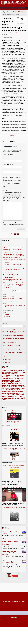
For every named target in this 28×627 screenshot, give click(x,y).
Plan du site (5, 596)
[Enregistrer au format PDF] (2, 37)
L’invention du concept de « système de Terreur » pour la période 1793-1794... (11, 346)
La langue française (7, 359)
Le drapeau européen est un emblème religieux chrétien (13, 339)
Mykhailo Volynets (13, 390)
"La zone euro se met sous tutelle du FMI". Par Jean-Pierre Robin (14, 306)
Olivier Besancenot (8, 370)
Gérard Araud (5, 380)
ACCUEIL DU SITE (7, 11)
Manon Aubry (20, 387)
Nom (4, 158)
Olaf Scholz (20, 391)
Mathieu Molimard (20, 388)
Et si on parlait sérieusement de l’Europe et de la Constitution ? (13, 261)
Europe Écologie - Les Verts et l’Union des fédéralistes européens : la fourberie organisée (14, 258)
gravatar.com (6, 179)
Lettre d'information (20, 596)
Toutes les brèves (5, 528)
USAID (9, 398)
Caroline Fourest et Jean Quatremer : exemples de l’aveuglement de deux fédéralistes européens (14, 269)
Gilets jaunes (5, 356)
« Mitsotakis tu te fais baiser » (10, 245)
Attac (23, 370)
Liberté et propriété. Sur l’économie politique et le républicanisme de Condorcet (13, 353)
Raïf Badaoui (16, 393)
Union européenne (8, 316)
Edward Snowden (7, 377)
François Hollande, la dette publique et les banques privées (13, 299)
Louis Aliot (12, 386)
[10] (24, 291)
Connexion (4, 613)
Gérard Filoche (14, 380)
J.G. (16, 32)
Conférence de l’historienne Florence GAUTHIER (14, 487)
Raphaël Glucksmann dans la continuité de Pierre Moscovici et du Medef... (10, 553)
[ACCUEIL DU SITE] (14, 2)
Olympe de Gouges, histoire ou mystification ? (13, 349)
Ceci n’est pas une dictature (9, 296)
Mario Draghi (7, 314)
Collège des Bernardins (10, 375)
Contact (12, 596)
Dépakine (22, 375)
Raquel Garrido (13, 395)
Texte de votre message (9, 190)
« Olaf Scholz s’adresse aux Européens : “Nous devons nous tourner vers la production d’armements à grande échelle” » (14, 249)
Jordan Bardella (18, 385)
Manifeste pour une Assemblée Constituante (12, 335)
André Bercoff (18, 370)
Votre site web (6, 170)
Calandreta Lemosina (7, 372)
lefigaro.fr (12, 135)
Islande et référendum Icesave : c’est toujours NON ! (13, 302)
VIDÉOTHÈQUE (6, 362)
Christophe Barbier (9, 374)
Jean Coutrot (19, 383)
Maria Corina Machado (9, 388)
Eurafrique (10, 378)
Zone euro (6, 318)
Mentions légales (14, 606)
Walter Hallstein (15, 398)
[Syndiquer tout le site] (14, 617)
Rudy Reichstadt (11, 396)
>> (24, 325)
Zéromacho (8, 399)
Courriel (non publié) (8, 164)
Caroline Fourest (19, 372)
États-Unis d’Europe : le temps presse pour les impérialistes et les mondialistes (11, 543)
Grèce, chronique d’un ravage (9, 342)
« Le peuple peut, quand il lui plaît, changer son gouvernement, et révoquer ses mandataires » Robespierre (14, 601)
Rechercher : (4, 323)
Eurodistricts (18, 378)
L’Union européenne (18, 11)
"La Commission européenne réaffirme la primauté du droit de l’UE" (12, 265)
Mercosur (4, 390)
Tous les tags (5, 367)
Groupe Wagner (8, 382)
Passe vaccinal (7, 393)
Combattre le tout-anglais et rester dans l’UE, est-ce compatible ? (13, 280)
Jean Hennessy (7, 385)
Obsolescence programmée (11, 391)
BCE (5, 312)
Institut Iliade (11, 383)
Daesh (17, 375)
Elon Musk (15, 376)
